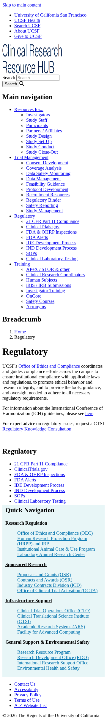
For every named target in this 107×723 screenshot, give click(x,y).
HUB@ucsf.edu (82, 685)
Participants (37, 125)
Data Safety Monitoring (48, 173)
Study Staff (36, 120)
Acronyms (36, 306)
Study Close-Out (42, 152)
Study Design (39, 136)
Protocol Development (47, 189)
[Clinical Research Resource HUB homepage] (32, 71)
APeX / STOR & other (48, 269)
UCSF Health (27, 20)
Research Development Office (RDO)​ (53, 657)
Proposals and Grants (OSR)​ (44, 574)
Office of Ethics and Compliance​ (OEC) (55, 533)
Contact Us (24, 684)
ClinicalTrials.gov (42, 226)
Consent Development (47, 162)
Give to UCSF (28, 36)
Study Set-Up (39, 141)
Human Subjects (41, 279)
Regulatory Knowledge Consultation (36, 428)
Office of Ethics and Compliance (49, 366)
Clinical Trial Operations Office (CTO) (53, 610)
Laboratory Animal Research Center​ (51, 554)
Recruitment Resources (48, 194)
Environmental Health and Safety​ (48, 668)
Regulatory (24, 215)
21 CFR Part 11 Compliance (52, 221)
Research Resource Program (43, 652)
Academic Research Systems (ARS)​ (51, 626)
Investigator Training (45, 290)
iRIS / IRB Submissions (48, 285)
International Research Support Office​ (52, 662)
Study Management (44, 210)
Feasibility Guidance (45, 184)
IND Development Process (51, 247)
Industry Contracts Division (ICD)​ (49, 585)
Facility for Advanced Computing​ (48, 631)
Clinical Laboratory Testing (52, 258)
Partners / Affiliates (44, 130)
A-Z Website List (30, 705)
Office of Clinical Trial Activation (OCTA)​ (57, 590)
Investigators (38, 114)
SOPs (31, 253)
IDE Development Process (51, 242)
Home (20, 331)
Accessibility (26, 689)
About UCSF (27, 30)
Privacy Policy (28, 694)
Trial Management (31, 157)
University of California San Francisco (50, 14)
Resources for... (28, 109)
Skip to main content (21, 4)
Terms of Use (27, 700)
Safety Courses (40, 301)
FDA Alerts (37, 237)
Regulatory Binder (43, 200)
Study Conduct (40, 146)
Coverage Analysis (44, 168)
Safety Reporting (42, 205)
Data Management (43, 178)
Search (8, 77)
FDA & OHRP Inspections (51, 231)
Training (22, 263)
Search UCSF (27, 25)
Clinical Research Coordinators (55, 274)
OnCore (33, 295)
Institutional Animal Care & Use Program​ (56, 549)
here (89, 413)
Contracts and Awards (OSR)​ (44, 579)
